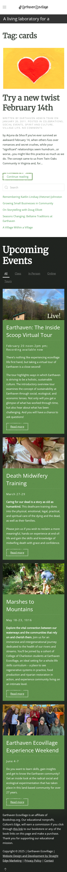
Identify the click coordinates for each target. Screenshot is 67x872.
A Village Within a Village (18, 227)
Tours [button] (8, 281)
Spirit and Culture (39, 124)
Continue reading (17, 176)
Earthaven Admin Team (37, 118)
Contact (49, 860)
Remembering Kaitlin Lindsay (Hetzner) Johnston (32, 197)
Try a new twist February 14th (31, 102)
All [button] (6, 273)
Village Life (11, 127)
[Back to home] (33, 7)
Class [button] (18, 273)
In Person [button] (34, 273)
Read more (17, 426)
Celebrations (53, 121)
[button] (4, 7)
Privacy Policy (32, 860)
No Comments (32, 127)
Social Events (13, 124)
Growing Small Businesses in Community (28, 203)
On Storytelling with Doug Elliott (22, 209)
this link (18, 829)
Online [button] (51, 273)
